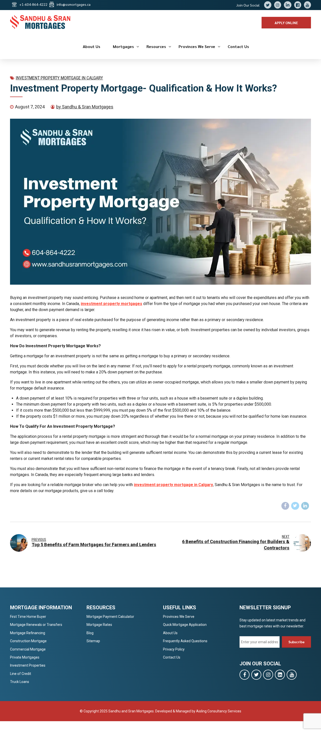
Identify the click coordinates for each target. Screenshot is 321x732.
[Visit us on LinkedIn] (280, 675)
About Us (91, 46)
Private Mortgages (24, 657)
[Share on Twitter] (295, 506)
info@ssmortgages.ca (74, 4)
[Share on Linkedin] (305, 506)
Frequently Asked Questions (185, 641)
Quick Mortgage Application (185, 625)
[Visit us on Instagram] (268, 675)
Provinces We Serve (197, 46)
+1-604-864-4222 (33, 4)
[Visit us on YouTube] (292, 675)
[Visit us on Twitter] (256, 675)
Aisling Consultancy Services (218, 711)
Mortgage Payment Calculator (110, 617)
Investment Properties (27, 665)
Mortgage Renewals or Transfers (36, 625)
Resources (156, 46)
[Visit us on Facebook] (244, 675)
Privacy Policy (174, 649)
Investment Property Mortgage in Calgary (59, 77)
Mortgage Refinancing (27, 633)
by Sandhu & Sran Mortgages (84, 106)
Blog (90, 633)
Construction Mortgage (28, 641)
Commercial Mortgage (28, 649)
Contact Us (238, 46)
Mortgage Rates (99, 625)
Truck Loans (19, 682)
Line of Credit (20, 674)
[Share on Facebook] (285, 506)
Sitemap (93, 641)
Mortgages (123, 46)
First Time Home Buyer (28, 617)
